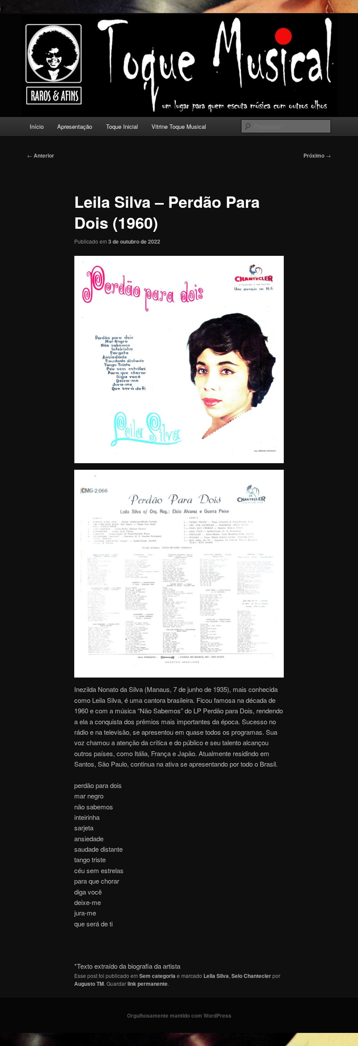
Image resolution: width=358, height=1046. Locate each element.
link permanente (147, 984)
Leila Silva (216, 976)
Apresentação (74, 126)
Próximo (317, 155)
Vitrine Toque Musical (178, 126)
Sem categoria (157, 976)
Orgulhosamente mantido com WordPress (179, 1015)
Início (37, 126)
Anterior (40, 155)
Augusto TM (89, 984)
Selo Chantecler (251, 976)
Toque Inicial (122, 126)
